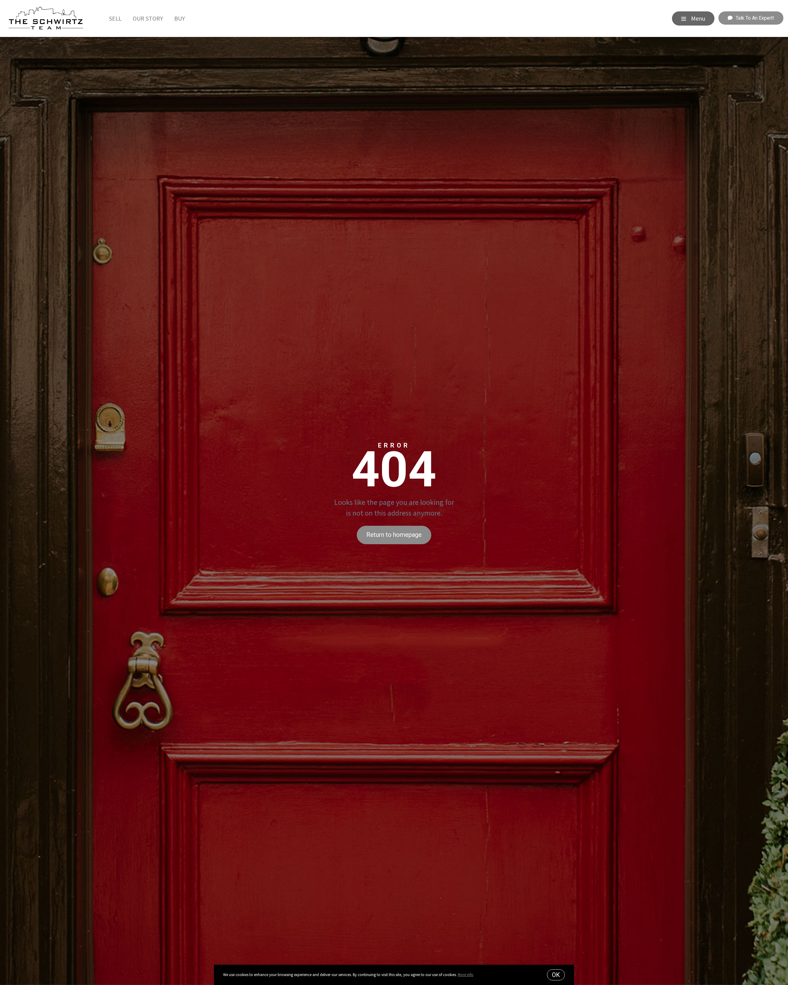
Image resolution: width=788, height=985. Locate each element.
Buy (179, 18)
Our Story (148, 18)
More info (465, 974)
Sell (115, 18)
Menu (697, 18)
